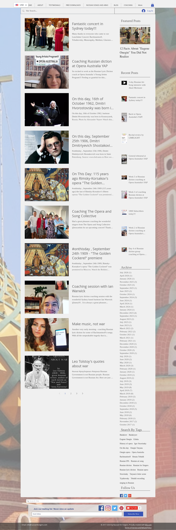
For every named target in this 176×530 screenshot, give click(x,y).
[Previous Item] (124, 36)
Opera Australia (138, 452)
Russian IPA (124, 461)
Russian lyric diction (128, 470)
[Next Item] (146, 36)
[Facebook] (101, 508)
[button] (152, 5)
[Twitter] (114, 508)
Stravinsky (124, 474)
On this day (124, 448)
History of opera (126, 444)
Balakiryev (133, 435)
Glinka (136, 439)
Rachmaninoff (125, 457)
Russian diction (126, 465)
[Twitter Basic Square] (125, 495)
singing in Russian (127, 483)
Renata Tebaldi (138, 457)
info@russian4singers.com (37, 525)
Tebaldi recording (138, 478)
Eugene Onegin (126, 439)
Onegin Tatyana (136, 448)
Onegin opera (125, 452)
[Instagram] (108, 508)
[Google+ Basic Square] (129, 495)
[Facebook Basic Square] (121, 495)
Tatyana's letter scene (138, 474)
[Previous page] (59, 393)
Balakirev (123, 435)
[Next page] (82, 393)
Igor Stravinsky (140, 444)
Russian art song (137, 461)
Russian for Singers (140, 465)
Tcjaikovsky (124, 478)
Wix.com (148, 525)
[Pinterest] (121, 508)
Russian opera (142, 470)
